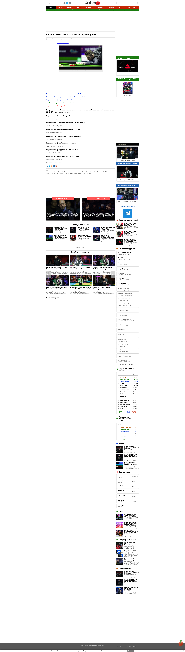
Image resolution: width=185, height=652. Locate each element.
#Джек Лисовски (50, 173)
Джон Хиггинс (124, 389)
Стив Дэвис (124, 436)
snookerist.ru (102, 647)
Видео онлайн (88, 39)
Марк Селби (123, 385)
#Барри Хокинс (82, 171)
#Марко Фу (80, 173)
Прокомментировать (63, 43)
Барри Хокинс (124, 398)
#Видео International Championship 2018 (96, 171)
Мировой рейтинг (121, 412)
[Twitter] (49, 166)
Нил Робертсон (124, 379)
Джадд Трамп (124, 377)
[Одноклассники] (51, 166)
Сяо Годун (123, 396)
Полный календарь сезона (127, 364)
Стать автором (57, 3)
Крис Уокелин (124, 400)
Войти (120, 646)
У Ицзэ (122, 383)
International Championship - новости (74, 39)
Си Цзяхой (123, 408)
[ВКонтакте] (47, 166)
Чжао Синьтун (124, 381)
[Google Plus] (56, 166)
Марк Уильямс (124, 391)
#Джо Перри (58, 173)
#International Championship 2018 (56, 171)
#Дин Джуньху (66, 173)
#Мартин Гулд (87, 173)
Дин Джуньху (124, 406)
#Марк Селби (73, 173)
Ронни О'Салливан (125, 404)
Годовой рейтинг (128, 412)
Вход (48, 3)
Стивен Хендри (125, 429)
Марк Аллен (123, 402)
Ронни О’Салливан (126, 427)
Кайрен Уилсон (124, 394)
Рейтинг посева (134, 412)
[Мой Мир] (54, 166)
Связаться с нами (131, 646)
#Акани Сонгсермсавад (71, 171)
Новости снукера (97, 39)
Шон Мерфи (123, 387)
